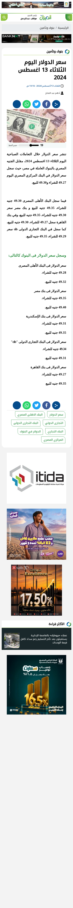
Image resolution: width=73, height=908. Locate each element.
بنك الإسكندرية (35, 316)
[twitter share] (36, 104)
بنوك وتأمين (47, 27)
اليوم (10, 175)
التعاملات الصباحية (19, 154)
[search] (4, 17)
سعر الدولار (50, 154)
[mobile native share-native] (56, 104)
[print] (17, 104)
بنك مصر (20, 208)
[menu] (68, 17)
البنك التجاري (55, 431)
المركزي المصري (53, 439)
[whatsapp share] (27, 104)
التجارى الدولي (54, 423)
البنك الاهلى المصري (30, 414)
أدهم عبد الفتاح (53, 93)
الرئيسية (63, 27)
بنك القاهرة (38, 367)
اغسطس (39, 161)
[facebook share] (46, 104)
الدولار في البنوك (30, 431)
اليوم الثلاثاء (58, 161)
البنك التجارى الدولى (33, 229)
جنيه (10, 200)
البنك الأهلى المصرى (37, 200)
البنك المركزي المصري (29, 175)
